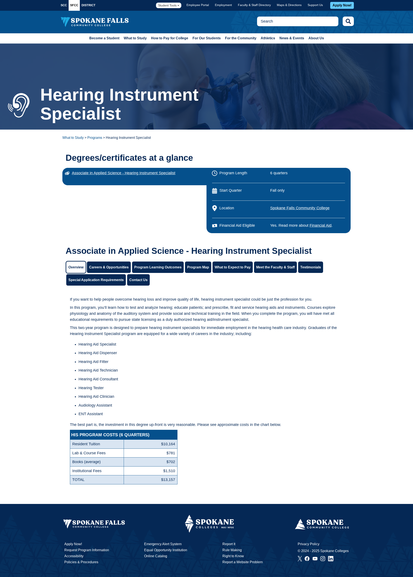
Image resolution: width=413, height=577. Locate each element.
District (89, 5)
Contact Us (138, 280)
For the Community (240, 38)
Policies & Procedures (81, 562)
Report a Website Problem (242, 562)
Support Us (315, 5)
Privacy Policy (308, 544)
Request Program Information (86, 550)
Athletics (268, 38)
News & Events (291, 38)
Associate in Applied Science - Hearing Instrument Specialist (123, 173)
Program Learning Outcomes (158, 267)
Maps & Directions (289, 5)
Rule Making (232, 550)
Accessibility (73, 556)
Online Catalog (155, 556)
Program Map (198, 267)
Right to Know (233, 556)
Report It (228, 544)
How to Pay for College (169, 38)
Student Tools (167, 5)
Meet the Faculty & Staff (275, 267)
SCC (64, 5)
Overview (75, 267)
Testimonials (310, 267)
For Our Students (207, 38)
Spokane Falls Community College (300, 208)
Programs (94, 137)
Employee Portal (197, 5)
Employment (223, 5)
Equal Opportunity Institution (165, 550)
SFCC (74, 5)
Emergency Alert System (163, 544)
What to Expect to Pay (233, 267)
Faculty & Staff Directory (254, 5)
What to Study (135, 38)
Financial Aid (320, 225)
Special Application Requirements (96, 280)
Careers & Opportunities (109, 267)
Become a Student (104, 38)
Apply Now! (342, 5)
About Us (316, 38)
